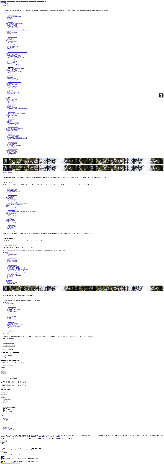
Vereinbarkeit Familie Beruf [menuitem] (13, 143)
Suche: (2, 345)
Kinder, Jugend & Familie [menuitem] (11, 69)
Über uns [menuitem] (10, 131)
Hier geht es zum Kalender (8, 343)
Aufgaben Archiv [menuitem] (11, 212)
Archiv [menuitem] (9, 139)
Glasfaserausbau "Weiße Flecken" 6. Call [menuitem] (16, 268)
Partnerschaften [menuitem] (9, 214)
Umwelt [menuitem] (7, 98)
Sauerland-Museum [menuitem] (12, 325)
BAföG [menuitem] (9, 85)
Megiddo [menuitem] (10, 218)
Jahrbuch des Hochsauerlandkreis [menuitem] (15, 208)
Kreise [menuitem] (9, 317)
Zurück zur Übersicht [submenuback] (12, 15)
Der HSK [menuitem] (8, 188)
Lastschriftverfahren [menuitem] (12, 200)
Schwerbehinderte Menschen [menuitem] (14, 64)
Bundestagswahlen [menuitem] (12, 226)
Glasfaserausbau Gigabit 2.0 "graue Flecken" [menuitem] (17, 270)
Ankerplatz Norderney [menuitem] (12, 80)
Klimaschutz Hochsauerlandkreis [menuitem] (15, 275)
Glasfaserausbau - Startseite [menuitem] (13, 266)
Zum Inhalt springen (33, 1)
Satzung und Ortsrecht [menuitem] (10, 220)
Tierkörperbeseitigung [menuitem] (12, 119)
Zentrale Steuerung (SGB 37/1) (9, 365)
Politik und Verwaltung (7, 428)
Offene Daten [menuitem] (11, 39)
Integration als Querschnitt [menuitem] (13, 135)
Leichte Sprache (6, 420)
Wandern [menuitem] (10, 310)
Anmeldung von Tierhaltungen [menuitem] (14, 116)
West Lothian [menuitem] (11, 219)
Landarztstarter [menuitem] (11, 49)
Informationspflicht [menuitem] (12, 153)
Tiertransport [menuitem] (10, 121)
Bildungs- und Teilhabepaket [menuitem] (14, 55)
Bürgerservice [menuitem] (6, 5)
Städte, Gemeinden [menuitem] (12, 316)
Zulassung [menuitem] (10, 17)
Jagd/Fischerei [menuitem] (11, 110)
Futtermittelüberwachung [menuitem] (13, 127)
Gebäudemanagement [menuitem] (12, 26)
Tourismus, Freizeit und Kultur (9, 430)
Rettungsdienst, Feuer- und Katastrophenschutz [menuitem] (17, 52)
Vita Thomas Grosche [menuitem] (12, 195)
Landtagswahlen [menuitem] (11, 225)
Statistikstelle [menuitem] (8, 31)
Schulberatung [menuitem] (11, 94)
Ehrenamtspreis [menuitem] (11, 322)
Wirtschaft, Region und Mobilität (9, 429)
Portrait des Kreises (7, 187)
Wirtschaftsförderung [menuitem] (12, 258)
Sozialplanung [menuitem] (11, 67)
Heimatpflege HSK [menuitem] (12, 329)
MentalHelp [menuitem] (10, 48)
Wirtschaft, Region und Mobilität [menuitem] (9, 245)
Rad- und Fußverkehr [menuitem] (12, 261)
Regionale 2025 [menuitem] (11, 283)
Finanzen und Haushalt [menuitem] (10, 198)
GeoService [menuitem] (10, 38)
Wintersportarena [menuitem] (11, 312)
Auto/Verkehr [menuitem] (8, 13)
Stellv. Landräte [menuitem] (11, 196)
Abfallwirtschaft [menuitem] (11, 101)
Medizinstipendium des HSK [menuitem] (14, 46)
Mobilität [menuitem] (7, 259)
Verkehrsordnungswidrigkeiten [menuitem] (14, 16)
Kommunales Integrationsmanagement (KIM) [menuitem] (17, 138)
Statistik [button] (2, 451)
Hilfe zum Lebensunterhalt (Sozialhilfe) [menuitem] (16, 60)
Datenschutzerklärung (45, 436)
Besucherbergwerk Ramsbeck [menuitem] (14, 326)
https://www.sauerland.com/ (8, 338)
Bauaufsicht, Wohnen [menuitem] (12, 25)
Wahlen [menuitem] (7, 221)
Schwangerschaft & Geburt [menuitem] (13, 74)
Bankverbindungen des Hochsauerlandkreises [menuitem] (17, 203)
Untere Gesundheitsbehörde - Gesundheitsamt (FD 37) (14, 364)
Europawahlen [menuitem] (11, 227)
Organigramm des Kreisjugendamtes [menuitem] (15, 71)
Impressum (5, 418)
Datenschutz (5, 419)
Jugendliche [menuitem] (10, 77)
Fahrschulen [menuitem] (10, 19)
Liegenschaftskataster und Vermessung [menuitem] (16, 29)
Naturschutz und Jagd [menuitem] (12, 104)
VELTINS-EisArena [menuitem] (12, 311)
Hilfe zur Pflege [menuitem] (11, 62)
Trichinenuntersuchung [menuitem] (12, 125)
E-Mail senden (3, 356)
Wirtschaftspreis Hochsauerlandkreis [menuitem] (15, 256)
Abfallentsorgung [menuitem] (11, 100)
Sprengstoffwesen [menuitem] (11, 112)
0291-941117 (3, 357)
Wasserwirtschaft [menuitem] (11, 105)
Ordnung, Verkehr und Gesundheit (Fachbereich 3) (13, 362)
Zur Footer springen (42, 1)
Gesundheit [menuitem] (8, 40)
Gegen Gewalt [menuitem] (11, 144)
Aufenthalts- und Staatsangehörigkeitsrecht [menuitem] (14, 128)
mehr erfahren (6, 12)
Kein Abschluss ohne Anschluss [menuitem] (14, 87)
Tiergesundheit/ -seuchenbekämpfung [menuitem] (15, 117)
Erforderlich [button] (3, 442)
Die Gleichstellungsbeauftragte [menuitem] (14, 145)
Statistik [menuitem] (9, 33)
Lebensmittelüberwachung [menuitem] (13, 123)
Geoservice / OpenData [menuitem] (10, 35)
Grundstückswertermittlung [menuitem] (13, 27)
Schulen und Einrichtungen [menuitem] (13, 92)
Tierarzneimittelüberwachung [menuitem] (14, 122)
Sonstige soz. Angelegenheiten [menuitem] (14, 65)
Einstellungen (3, 441)
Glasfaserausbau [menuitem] (9, 263)
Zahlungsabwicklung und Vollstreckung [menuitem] (16, 202)
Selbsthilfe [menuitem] (10, 50)
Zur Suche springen (25, 1)
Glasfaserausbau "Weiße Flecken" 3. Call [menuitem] (16, 267)
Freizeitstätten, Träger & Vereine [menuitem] (14, 82)
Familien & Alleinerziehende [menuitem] (14, 79)
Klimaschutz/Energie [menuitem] (10, 273)
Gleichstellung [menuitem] (8, 140)
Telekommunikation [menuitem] (10, 277)
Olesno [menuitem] (9, 217)
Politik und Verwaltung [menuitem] (7, 172)
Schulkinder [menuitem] (10, 76)
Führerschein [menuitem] (10, 18)
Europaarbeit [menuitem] (10, 255)
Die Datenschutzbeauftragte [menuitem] (11, 150)
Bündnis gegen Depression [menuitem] (13, 45)
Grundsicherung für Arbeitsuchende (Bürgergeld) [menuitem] (18, 57)
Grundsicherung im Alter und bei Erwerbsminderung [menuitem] (19, 59)
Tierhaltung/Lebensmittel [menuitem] (11, 114)
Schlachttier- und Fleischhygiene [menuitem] (14, 124)
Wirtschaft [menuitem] (8, 253)
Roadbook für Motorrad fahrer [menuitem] (14, 309)
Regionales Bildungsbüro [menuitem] (13, 86)
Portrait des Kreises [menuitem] (12, 190)
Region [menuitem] (9, 318)
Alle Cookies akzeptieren (15, 462)
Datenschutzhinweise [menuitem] (12, 154)
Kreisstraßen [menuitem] (10, 22)
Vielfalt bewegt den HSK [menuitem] (13, 149)
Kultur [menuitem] (7, 319)
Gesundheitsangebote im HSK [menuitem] (14, 44)
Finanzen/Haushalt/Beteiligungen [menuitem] (15, 204)
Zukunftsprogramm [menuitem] (9, 228)
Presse (4, 417)
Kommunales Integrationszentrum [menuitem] (12, 129)
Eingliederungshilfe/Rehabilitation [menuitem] (15, 56)
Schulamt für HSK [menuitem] (12, 93)
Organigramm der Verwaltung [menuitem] (14, 191)
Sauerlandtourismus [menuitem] (12, 307)
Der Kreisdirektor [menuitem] (9, 197)
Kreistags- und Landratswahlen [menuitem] (14, 223)
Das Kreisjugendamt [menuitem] (12, 72)
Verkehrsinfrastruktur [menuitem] (10, 278)
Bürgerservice (6, 427)
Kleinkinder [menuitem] (10, 75)
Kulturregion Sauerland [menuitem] (13, 323)
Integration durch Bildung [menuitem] (13, 136)
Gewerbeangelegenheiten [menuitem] (13, 109)
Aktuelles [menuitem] (10, 134)
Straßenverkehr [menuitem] (11, 20)
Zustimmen (4, 443)
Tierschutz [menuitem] (10, 120)
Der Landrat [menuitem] (8, 192)
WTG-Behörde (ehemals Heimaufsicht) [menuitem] (16, 68)
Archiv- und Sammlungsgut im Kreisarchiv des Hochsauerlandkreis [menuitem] (21, 211)
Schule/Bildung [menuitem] (9, 83)
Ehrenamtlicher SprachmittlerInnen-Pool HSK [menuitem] (17, 137)
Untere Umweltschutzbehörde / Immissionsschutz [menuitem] (18, 30)
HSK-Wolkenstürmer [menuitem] (10, 303)
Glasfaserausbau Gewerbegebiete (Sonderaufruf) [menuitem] (18, 269)
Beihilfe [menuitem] (7, 34)
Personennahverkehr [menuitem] (12, 262)
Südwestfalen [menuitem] (8, 281)
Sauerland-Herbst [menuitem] (11, 327)
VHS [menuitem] (9, 97)
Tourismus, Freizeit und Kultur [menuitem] (9, 292)
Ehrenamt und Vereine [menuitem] (10, 331)
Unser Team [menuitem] (10, 132)
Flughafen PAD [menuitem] (9, 280)
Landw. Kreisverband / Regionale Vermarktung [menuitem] (15, 271)
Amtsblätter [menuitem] (8, 205)
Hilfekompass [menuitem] (11, 47)
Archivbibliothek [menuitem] (11, 210)
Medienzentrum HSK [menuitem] (12, 89)
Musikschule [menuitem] (10, 90)
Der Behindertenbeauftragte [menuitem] (11, 146)
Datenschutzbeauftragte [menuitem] (13, 152)
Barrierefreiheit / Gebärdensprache (10, 422)
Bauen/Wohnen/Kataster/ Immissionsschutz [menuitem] (14, 23)
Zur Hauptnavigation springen (15, 1)
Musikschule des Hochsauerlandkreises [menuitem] (16, 324)
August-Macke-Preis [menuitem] (12, 330)
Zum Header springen (5, 1)
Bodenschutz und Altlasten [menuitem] (13, 102)
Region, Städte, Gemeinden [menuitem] (11, 314)
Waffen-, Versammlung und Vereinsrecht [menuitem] (16, 113)
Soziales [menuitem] (7, 53)
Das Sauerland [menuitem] (9, 304)
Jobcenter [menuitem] (10, 63)
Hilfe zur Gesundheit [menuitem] (12, 61)
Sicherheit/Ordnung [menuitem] (10, 106)
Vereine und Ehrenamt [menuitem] (10, 155)
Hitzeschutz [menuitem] (10, 276)
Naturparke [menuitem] (10, 308)
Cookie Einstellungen (7, 423)
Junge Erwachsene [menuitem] (12, 78)
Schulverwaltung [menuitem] (11, 95)
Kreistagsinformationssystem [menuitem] (11, 213)
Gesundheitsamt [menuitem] (11, 42)
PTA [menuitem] (9, 91)
